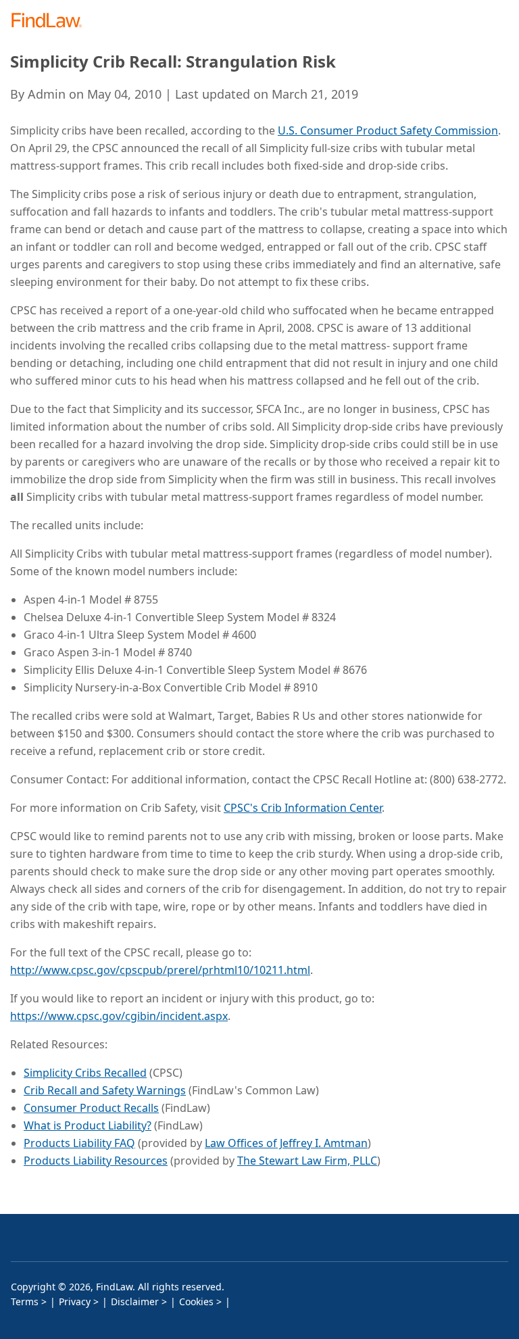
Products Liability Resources (96, 1160)
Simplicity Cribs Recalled (85, 1072)
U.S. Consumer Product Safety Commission (388, 130)
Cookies (196, 1301)
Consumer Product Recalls (91, 1107)
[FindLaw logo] (51, 21)
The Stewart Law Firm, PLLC (307, 1160)
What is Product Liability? (87, 1125)
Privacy (75, 1301)
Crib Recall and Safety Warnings (105, 1090)
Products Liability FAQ (79, 1143)
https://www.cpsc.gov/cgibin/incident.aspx (119, 1015)
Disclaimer (135, 1301)
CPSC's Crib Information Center (303, 807)
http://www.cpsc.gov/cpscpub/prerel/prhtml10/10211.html (160, 970)
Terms (25, 1301)
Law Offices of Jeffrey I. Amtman (286, 1143)
